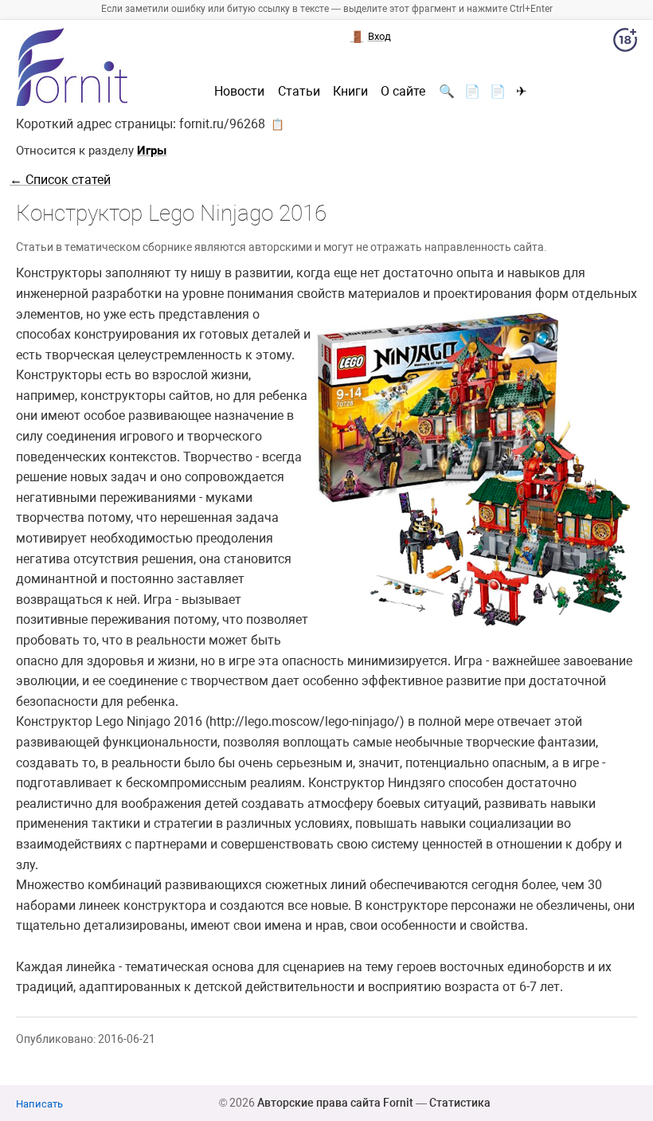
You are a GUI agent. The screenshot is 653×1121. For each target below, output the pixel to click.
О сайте (403, 91)
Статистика (460, 1102)
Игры (151, 150)
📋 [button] (277, 124)
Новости (239, 91)
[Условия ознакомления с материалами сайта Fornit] (625, 43)
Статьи (299, 91)
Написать (39, 1104)
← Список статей (60, 179)
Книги (350, 91)
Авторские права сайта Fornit (335, 1102)
